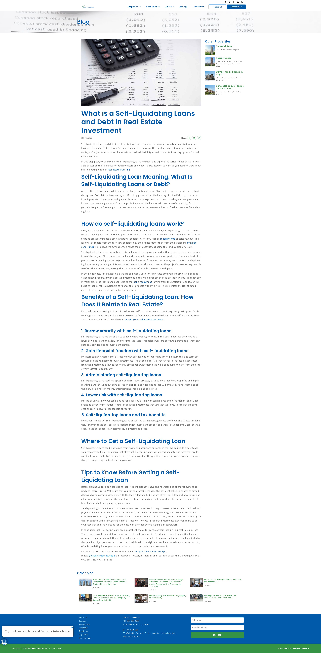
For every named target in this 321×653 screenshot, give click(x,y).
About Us (83, 617)
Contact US (217, 7)
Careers (82, 621)
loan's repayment (142, 281)
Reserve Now (236, 7)
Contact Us (83, 627)
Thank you (83, 631)
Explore (168, 6)
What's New (151, 6)
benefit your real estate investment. (144, 319)
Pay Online (199, 6)
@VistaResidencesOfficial (101, 555)
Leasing (183, 6)
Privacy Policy (84, 624)
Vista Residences (36, 648)
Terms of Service (301, 648)
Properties (133, 6)
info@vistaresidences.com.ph (150, 551)
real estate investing (119, 169)
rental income (167, 238)
